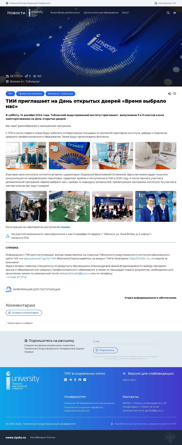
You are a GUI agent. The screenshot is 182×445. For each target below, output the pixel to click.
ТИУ (10, 93)
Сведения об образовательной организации (89, 403)
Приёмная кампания (30, 93)
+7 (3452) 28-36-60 (149, 407)
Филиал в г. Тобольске (60, 93)
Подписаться (106, 350)
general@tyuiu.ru (154, 410)
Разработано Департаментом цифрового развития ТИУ (145, 424)
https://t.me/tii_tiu (139, 258)
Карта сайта (129, 380)
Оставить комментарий (25, 312)
